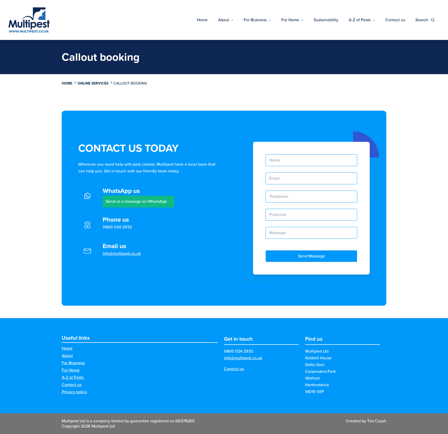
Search (422, 20)
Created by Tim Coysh (366, 421)
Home (202, 20)
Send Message (311, 256)
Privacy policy (74, 392)
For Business (255, 20)
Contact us (395, 20)
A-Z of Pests (360, 20)
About (223, 20)
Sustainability (326, 20)
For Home (290, 20)
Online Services (93, 83)
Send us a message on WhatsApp (136, 201)
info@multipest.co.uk (122, 253)
